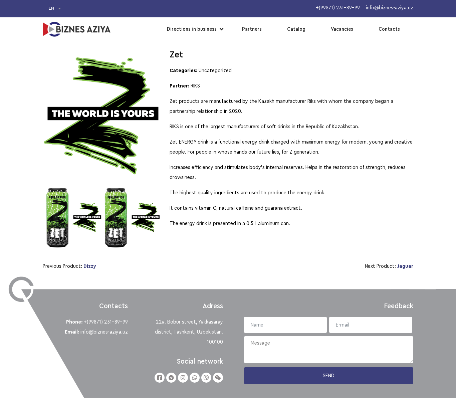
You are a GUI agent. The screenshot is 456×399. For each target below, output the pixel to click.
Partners (252, 29)
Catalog (296, 29)
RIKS (195, 85)
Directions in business (192, 29)
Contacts (389, 29)
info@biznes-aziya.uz (104, 332)
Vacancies (342, 29)
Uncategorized (215, 70)
